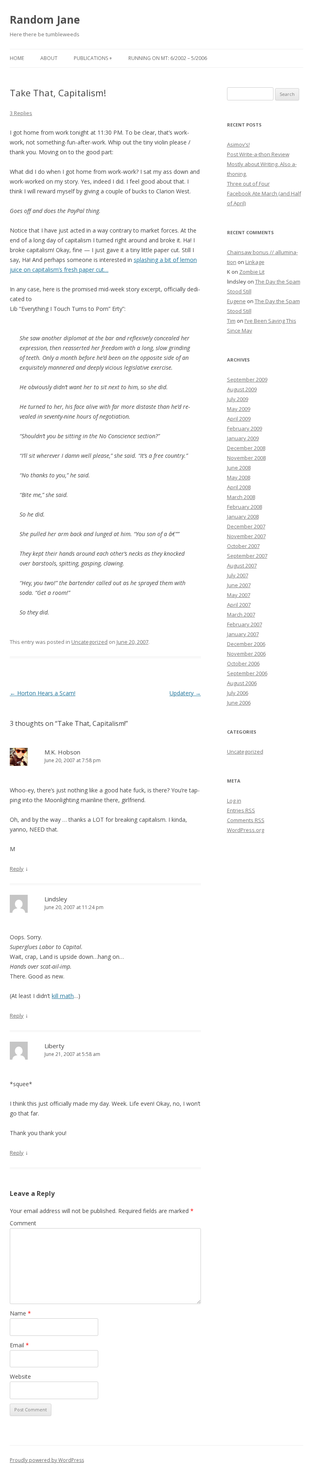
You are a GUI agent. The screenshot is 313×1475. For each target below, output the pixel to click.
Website (20, 1376)
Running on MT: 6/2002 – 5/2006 (167, 58)
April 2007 (239, 604)
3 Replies (21, 113)
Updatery (185, 693)
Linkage (255, 262)
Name (20, 1313)
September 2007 (247, 555)
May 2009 (238, 409)
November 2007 (246, 536)
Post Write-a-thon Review (258, 154)
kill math (63, 996)
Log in (234, 800)
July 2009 (237, 399)
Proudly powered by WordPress (47, 1460)
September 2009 (247, 379)
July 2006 (237, 692)
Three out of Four (248, 183)
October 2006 (243, 663)
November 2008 (246, 457)
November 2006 (246, 653)
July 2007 (237, 575)
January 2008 (243, 516)
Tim (231, 320)
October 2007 (243, 546)
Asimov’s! (238, 144)
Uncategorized (89, 641)
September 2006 (247, 673)
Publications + (93, 58)
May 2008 (238, 477)
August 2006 (242, 683)
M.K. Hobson (62, 752)
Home (17, 58)
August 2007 (242, 565)
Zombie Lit (252, 271)
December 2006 (246, 644)
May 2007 (238, 595)
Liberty (54, 1046)
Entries (241, 810)
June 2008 (239, 467)
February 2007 (244, 624)
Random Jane (45, 19)
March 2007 (241, 614)
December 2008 (246, 448)
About (48, 58)
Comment (23, 1223)
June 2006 (239, 702)
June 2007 (239, 585)
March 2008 (241, 497)
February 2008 (244, 506)
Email (19, 1345)
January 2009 (243, 438)
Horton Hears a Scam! (42, 693)
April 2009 (239, 418)
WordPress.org (245, 830)
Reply (17, 868)
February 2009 (244, 428)
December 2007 (246, 526)
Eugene (236, 301)
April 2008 (239, 487)
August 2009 (242, 389)
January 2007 (243, 634)
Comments (246, 820)
